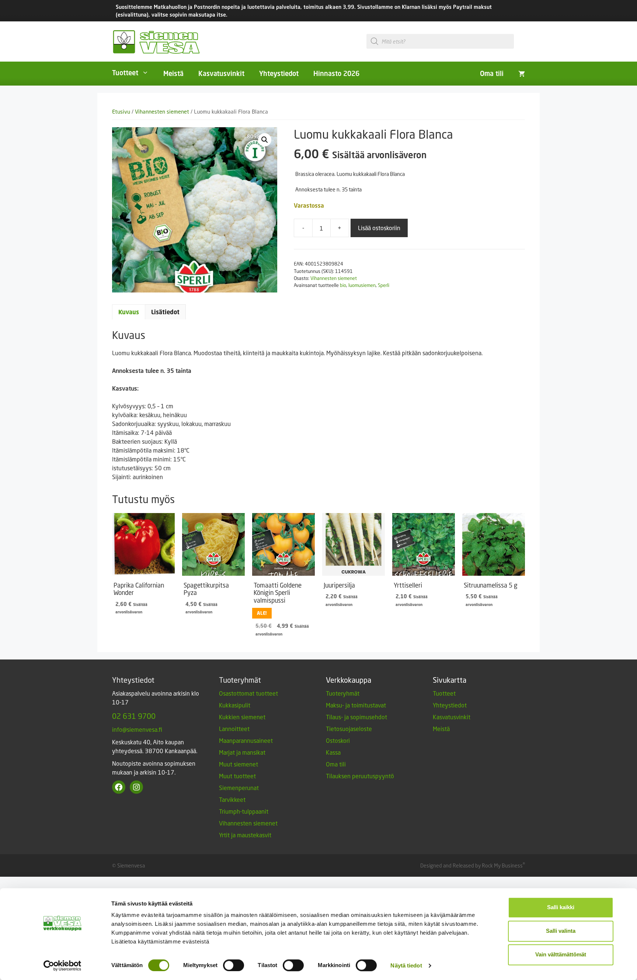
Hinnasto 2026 (336, 73)
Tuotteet (125, 73)
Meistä (173, 73)
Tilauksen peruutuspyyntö (360, 775)
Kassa (333, 752)
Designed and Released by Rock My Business (471, 865)
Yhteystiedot (279, 73)
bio (343, 285)
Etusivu (121, 111)
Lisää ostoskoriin (379, 227)
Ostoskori (338, 740)
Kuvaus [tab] (128, 312)
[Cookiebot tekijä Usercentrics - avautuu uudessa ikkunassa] (62, 965)
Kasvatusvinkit (221, 73)
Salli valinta (560, 931)
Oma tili (492, 73)
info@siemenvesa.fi (137, 729)
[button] (264, 139)
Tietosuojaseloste (349, 728)
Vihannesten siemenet (162, 111)
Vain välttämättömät (560, 954)
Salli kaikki (560, 907)
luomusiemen (362, 285)
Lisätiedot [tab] (165, 312)
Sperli (383, 285)
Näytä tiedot (406, 965)
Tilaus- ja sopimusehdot (356, 716)
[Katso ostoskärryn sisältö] (521, 73)
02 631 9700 (134, 715)
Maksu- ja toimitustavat (356, 705)
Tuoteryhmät (342, 693)
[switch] (233, 965)
